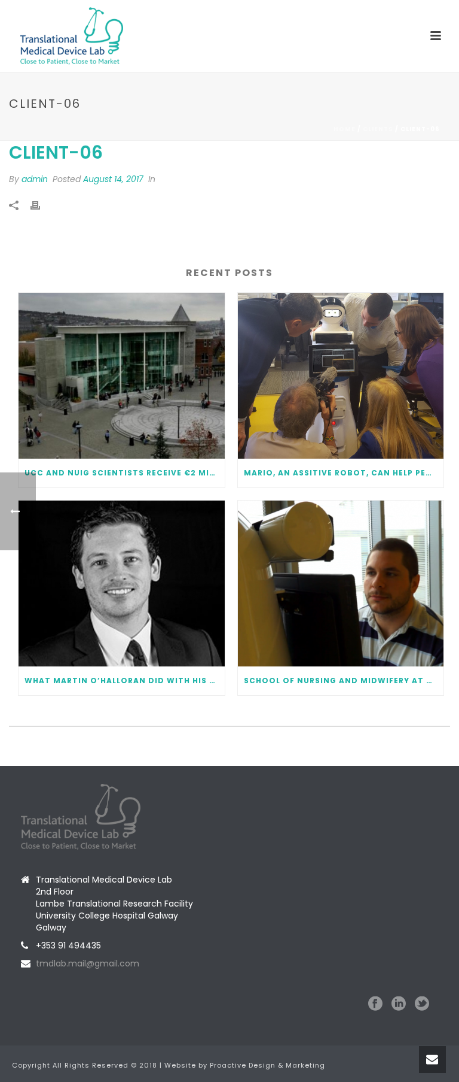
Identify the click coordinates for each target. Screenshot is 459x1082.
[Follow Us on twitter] (422, 1004)
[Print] (41, 205)
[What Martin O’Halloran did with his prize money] (122, 583)
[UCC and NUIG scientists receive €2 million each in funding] (122, 376)
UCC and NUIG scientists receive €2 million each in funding (125, 473)
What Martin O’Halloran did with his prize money (125, 680)
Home (344, 129)
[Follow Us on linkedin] (398, 1004)
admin (35, 179)
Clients (378, 129)
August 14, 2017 (113, 179)
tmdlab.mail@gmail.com (87, 963)
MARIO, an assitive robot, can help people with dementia (344, 473)
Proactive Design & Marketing (267, 1065)
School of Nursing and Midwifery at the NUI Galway (344, 680)
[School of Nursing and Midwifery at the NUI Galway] (341, 583)
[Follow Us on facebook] (375, 1004)
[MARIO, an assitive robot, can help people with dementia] (341, 376)
